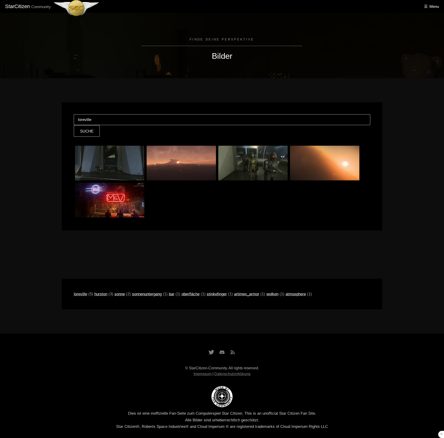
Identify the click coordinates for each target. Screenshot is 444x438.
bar (171, 294)
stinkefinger (217, 294)
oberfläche (191, 294)
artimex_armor (246, 294)
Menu (434, 6)
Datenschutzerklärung (232, 374)
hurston (100, 294)
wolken (272, 294)
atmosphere (296, 294)
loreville (80, 294)
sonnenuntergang (147, 294)
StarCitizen (28, 6)
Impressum (203, 374)
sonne (119, 294)
